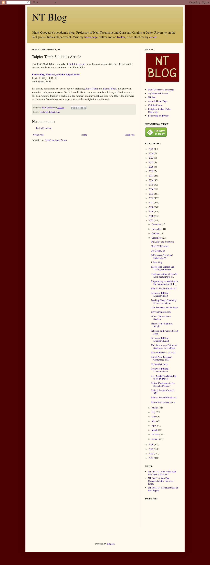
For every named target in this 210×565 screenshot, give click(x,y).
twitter (121, 37)
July (154, 412)
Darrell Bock (109, 88)
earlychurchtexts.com (161, 311)
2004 (151, 453)
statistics (44, 112)
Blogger (110, 543)
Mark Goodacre (48, 107)
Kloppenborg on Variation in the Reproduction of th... (164, 282)
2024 (151, 153)
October (156, 233)
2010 (151, 207)
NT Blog (49, 16)
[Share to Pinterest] (84, 107)
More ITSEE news (159, 246)
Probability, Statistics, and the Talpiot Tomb (56, 74)
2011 (151, 202)
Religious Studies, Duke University (159, 110)
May (154, 421)
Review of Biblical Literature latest (159, 294)
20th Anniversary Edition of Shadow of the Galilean (164, 347)
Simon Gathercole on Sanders (161, 318)
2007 (151, 220)
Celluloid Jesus (155, 105)
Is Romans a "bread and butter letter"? (162, 256)
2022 (151, 162)
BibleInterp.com (77, 64)
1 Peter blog (156, 262)
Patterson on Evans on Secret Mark (164, 332)
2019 (151, 171)
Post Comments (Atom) (56, 140)
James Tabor (91, 88)
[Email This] (72, 107)
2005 (151, 448)
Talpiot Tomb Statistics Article (161, 325)
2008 (151, 215)
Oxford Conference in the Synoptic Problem (163, 384)
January (155, 438)
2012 (151, 198)
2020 (151, 166)
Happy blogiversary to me (163, 401)
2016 (151, 180)
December (157, 224)
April (154, 425)
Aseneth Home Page (157, 101)
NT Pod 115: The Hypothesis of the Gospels (163, 489)
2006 (151, 444)
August (155, 407)
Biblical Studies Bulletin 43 (164, 288)
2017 (151, 175)
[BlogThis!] (75, 107)
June (154, 416)
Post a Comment (43, 127)
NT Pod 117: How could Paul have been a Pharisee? (162, 473)
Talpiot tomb (54, 112)
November (157, 228)
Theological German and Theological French (162, 268)
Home (84, 134)
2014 (151, 189)
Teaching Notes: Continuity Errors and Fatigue (163, 301)
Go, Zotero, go (158, 250)
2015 (151, 184)
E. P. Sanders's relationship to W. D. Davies (163, 377)
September (157, 237)
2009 (151, 211)
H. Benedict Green (159, 364)
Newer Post (38, 134)
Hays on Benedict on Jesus (163, 352)
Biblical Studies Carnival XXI (162, 392)
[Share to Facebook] (81, 107)
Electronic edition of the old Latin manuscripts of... (164, 275)
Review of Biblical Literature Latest (160, 339)
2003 (151, 457)
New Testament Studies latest (164, 307)
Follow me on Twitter (158, 115)
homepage (91, 37)
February (156, 434)
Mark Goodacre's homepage (161, 89)
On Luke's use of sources (162, 241)
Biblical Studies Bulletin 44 (164, 397)
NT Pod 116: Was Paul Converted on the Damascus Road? (161, 481)
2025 (151, 148)
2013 (151, 193)
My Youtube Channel (158, 93)
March (155, 429)
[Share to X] (78, 107)
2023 (151, 157)
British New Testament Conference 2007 (161, 358)
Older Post (130, 134)
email (152, 37)
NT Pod (152, 97)
